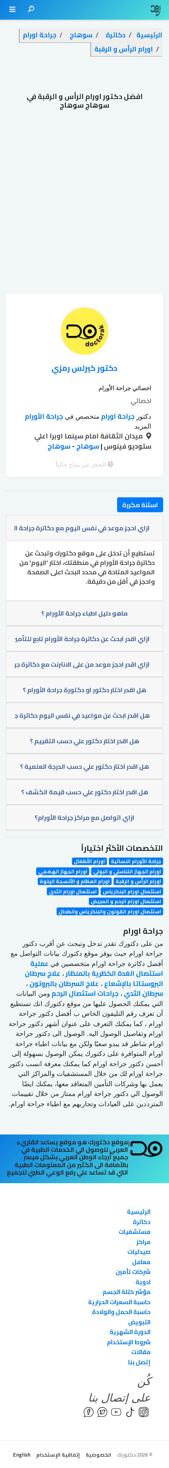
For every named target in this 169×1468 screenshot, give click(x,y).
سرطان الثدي (142, 993)
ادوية (143, 1282)
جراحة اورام (116, 416)
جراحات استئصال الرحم (84, 993)
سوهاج (87, 446)
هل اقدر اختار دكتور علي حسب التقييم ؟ (84, 741)
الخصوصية (98, 1454)
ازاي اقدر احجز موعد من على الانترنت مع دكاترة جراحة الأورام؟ (82, 664)
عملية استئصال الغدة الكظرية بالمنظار (96, 968)
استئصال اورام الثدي (73, 891)
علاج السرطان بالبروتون (63, 983)
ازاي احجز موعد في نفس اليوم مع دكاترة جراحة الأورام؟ (82, 528)
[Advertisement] (84, 205)
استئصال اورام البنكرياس (132, 891)
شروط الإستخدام (129, 1342)
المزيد (142, 426)
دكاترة (142, 1222)
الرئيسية (139, 1211)
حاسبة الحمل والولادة (121, 1312)
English (21, 1454)
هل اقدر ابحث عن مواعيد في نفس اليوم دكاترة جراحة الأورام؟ (82, 715)
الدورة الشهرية (130, 1332)
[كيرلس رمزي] (84, 333)
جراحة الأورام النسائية (136, 861)
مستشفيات (135, 1231)
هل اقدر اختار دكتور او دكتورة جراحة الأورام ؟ (84, 690)
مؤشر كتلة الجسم (127, 1292)
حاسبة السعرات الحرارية (119, 1302)
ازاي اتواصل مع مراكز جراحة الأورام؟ (84, 817)
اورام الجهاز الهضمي (62, 871)
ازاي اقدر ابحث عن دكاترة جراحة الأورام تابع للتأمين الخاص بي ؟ (82, 639)
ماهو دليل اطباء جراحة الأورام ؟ (84, 613)
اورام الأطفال (89, 861)
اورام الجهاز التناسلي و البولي (127, 871)
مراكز (143, 1242)
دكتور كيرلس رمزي (84, 368)
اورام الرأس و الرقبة (138, 881)
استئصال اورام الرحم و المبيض (126, 901)
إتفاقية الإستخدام (58, 1454)
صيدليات (139, 1251)
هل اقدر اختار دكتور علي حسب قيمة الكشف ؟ (84, 792)
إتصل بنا (139, 1362)
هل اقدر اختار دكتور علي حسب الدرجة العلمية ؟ (84, 766)
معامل (141, 1262)
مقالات (141, 1352)
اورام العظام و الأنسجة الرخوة (75, 881)
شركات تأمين (133, 1271)
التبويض (139, 1322)
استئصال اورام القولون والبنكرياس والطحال (110, 911)
